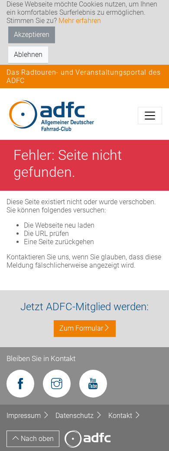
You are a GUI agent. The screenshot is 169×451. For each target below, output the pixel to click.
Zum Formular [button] (81, 328)
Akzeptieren (31, 34)
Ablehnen (28, 54)
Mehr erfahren (79, 21)
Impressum (24, 415)
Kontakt (121, 415)
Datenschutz (75, 415)
